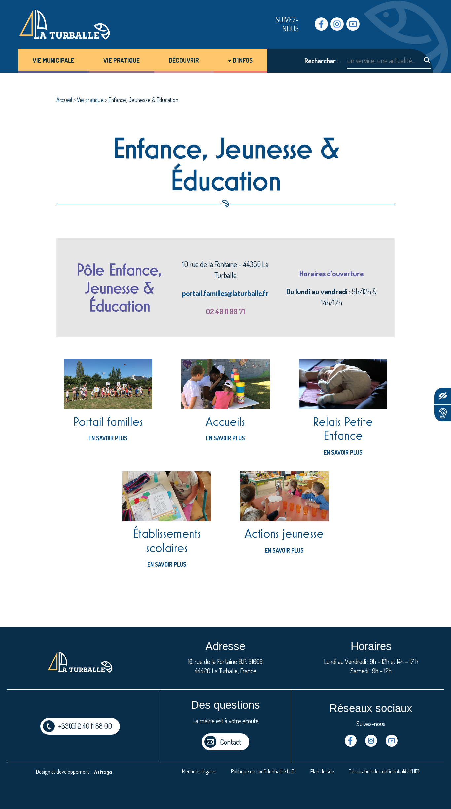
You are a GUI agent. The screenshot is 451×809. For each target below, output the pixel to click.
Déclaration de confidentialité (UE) (384, 771)
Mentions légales (199, 771)
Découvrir (184, 60)
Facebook (321, 24)
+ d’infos (240, 60)
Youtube (353, 24)
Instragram (337, 24)
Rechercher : (321, 61)
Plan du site (322, 771)
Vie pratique (121, 60)
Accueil (64, 99)
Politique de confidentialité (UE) (263, 771)
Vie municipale (53, 60)
